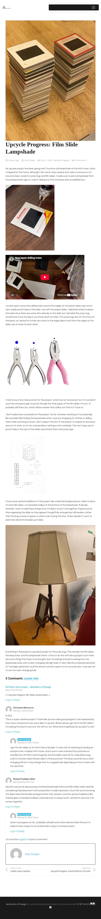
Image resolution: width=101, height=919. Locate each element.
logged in (23, 839)
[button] (93, 7)
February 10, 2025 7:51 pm (27, 817)
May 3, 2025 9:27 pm (14, 690)
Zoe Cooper (29, 160)
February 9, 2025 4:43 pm (23, 711)
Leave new (31, 678)
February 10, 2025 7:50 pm (28, 743)
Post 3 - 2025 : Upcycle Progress (55, 160)
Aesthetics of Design (16, 904)
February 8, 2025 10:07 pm (23, 782)
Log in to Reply (13, 699)
